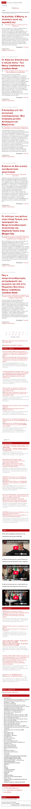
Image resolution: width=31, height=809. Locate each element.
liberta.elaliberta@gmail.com (12, 788)
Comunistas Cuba (8, 771)
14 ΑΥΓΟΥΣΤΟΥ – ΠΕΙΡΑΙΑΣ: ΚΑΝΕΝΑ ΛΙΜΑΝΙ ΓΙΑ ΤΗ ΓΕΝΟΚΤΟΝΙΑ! (16, 446)
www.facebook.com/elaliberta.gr (14, 790)
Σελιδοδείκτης (8, 736)
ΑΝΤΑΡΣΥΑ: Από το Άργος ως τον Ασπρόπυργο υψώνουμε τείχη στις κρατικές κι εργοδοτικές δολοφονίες (15, 478)
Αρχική (4, 797)
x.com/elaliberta (7, 792)
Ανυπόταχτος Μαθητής (10, 745)
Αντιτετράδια (7, 739)
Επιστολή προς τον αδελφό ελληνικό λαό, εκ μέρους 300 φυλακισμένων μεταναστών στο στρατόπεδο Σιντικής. (14, 389)
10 (19, 334)
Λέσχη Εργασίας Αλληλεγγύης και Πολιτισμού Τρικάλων (16, 727)
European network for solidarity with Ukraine (14, 782)
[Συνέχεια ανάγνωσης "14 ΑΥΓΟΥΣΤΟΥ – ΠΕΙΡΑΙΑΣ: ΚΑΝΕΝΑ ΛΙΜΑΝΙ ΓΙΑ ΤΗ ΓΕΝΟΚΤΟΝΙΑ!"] (16, 449)
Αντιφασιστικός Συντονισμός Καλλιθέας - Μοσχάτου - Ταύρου (15, 701)
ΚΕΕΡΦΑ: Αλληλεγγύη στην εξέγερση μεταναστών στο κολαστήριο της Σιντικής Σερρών (16, 612)
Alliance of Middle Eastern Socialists (12, 758)
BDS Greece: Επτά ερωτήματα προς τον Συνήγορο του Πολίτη (16, 406)
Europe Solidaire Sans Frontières (12, 763)
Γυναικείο (25, 47)
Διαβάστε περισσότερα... (8, 50)
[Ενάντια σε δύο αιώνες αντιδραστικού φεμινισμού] (15, 175)
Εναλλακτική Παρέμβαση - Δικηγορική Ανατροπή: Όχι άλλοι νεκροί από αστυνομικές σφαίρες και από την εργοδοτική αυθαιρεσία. (16, 496)
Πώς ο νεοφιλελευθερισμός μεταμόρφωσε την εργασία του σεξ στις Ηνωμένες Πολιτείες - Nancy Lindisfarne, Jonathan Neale (14, 284)
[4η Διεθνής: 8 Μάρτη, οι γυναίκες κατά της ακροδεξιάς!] (15, 25)
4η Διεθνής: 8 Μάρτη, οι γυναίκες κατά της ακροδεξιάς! (14, 19)
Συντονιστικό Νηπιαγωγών (11, 741)
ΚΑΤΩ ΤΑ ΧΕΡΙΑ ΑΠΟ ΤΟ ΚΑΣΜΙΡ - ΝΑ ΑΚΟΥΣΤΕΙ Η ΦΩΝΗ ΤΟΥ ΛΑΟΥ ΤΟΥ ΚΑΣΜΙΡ (15, 641)
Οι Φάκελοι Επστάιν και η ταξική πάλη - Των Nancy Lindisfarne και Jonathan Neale (15, 64)
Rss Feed (13, 802)
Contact (4, 802)
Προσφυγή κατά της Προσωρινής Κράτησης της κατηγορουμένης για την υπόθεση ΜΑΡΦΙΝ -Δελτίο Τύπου (16, 420)
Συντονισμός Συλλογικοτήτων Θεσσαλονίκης (16, 716)
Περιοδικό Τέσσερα (9, 750)
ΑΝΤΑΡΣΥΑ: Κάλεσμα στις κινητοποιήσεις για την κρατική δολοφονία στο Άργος (16, 512)
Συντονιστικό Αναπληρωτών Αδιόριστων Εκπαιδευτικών (14, 742)
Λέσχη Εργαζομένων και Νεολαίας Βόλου (15, 725)
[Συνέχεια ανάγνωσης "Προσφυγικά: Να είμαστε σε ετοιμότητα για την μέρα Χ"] (16, 629)
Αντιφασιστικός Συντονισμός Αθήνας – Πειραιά (16, 699)
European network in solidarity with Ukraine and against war (15, 779)
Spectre (6, 767)
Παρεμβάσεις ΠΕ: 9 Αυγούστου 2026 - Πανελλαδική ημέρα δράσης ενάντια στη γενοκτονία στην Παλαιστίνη (14, 461)
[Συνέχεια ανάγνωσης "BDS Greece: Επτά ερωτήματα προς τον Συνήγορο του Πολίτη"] (16, 409)
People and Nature (8, 775)
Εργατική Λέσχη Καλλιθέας (11, 717)
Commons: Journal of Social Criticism (13, 776)
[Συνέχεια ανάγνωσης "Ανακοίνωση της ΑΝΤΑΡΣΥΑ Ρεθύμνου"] (13, 676)
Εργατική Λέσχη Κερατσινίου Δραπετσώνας (16, 719)
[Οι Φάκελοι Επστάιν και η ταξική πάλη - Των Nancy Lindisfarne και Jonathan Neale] (15, 71)
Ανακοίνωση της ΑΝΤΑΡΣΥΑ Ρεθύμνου (12, 674)
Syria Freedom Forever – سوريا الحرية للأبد (14, 760)
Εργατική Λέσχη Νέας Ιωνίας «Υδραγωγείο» (16, 721)
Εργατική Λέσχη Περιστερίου (11, 724)
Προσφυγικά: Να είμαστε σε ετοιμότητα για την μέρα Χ (15, 626)
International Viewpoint (9, 761)
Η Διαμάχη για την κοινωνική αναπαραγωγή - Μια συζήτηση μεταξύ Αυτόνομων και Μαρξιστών (13, 117)
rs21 (5, 765)
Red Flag (6, 764)
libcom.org (6, 772)
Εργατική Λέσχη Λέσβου (10, 720)
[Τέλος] (26, 334)
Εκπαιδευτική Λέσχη (9, 738)
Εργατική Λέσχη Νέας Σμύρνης (12, 723)
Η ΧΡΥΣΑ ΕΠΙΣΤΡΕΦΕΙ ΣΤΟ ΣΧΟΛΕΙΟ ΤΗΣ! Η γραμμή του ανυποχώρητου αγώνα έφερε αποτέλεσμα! (16, 372)
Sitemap (9, 802)
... (26, 332)
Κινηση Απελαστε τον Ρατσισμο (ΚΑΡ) (14, 730)
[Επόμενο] (23, 334)
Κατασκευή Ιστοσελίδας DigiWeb (10, 803)
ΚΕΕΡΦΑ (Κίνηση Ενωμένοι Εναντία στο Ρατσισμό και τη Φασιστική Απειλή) (14, 709)
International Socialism (9, 769)
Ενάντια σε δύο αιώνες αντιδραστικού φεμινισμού (14, 168)
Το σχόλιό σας (5, 49)
